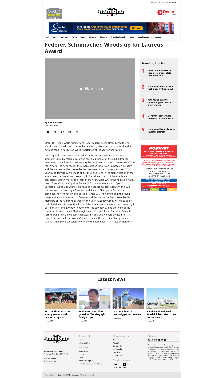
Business (64, 37)
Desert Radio (83, 351)
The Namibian (73, 375)
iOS (124, 367)
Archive (81, 340)
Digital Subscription (169, 3)
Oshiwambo (156, 37)
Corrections (117, 355)
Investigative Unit (118, 37)
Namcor (83, 37)
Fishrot (74, 37)
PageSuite (58, 375)
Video (80, 357)
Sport (132, 37)
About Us (116, 343)
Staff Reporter (55, 122)
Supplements (143, 37)
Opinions (92, 37)
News (54, 37)
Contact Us (117, 346)
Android (118, 367)
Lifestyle (103, 37)
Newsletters (117, 352)
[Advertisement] (90, 231)
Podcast (81, 354)
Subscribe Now (155, 3)
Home (47, 37)
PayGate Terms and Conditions (90, 364)
